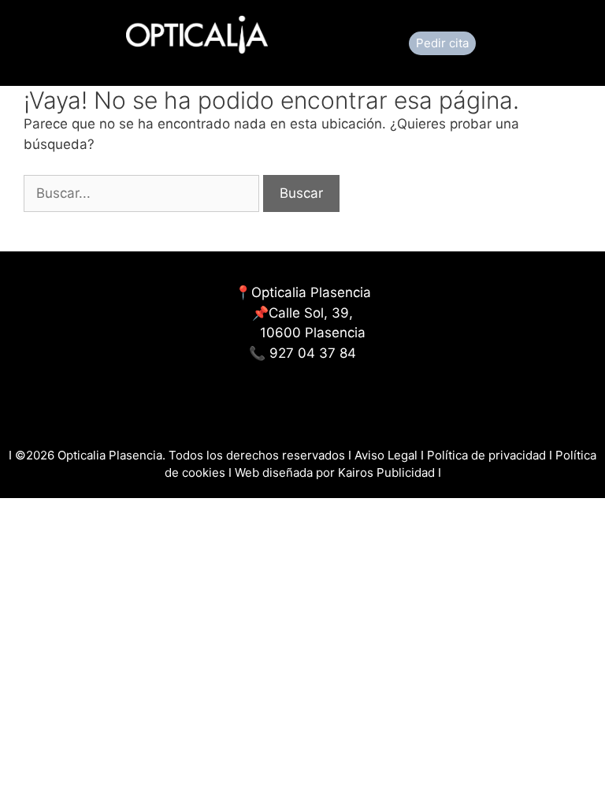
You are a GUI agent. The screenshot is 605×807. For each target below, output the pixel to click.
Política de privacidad (486, 455)
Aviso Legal (387, 455)
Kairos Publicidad (386, 472)
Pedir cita (442, 42)
